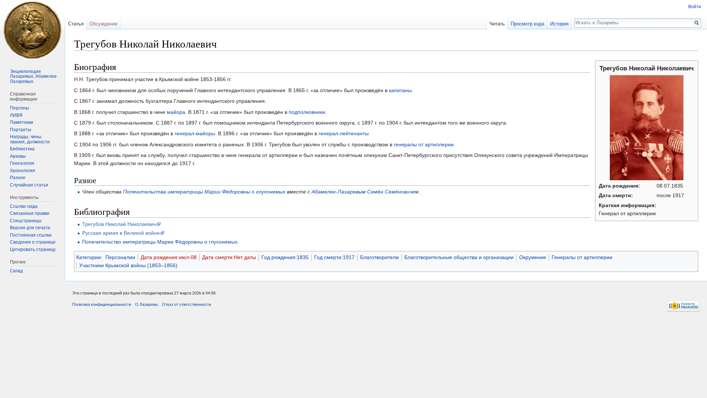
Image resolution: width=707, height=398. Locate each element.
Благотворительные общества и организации (459, 257)
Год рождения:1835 (285, 257)
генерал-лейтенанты (344, 133)
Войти (694, 6)
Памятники (21, 122)
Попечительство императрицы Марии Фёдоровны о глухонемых (160, 242)
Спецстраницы (26, 220)
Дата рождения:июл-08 (169, 257)
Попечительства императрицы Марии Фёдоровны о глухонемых (204, 192)
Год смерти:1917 (334, 257)
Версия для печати (30, 227)
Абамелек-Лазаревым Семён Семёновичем (365, 192)
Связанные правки (29, 213)
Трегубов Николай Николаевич (119, 224)
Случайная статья (29, 185)
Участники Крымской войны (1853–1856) (128, 265)
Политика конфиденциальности (101, 304)
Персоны (19, 108)
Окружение (532, 257)
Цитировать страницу (33, 249)
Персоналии (120, 257)
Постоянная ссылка (31, 235)
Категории (88, 257)
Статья (76, 24)
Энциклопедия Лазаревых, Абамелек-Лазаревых (33, 76)
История (559, 24)
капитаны (400, 90)
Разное (17, 177)
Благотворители (379, 257)
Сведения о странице (33, 242)
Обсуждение (103, 24)
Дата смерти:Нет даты (229, 257)
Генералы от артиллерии (582, 257)
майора (176, 112)
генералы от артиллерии (424, 144)
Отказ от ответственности (186, 304)
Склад (16, 270)
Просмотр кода (527, 24)
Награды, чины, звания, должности (30, 139)
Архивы (18, 156)
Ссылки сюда (24, 206)
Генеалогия (22, 163)
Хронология (22, 170)
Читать (497, 24)
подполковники (307, 112)
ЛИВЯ (16, 115)
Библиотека (22, 148)
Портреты (20, 129)
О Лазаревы (146, 304)
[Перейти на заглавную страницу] (32, 29)
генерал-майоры (195, 133)
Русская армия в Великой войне (121, 233)
